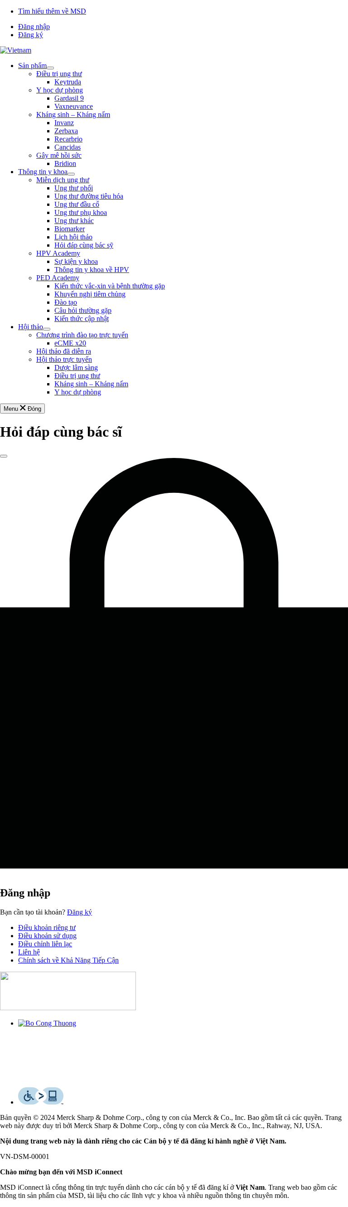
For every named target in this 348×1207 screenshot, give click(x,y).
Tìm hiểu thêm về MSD (52, 11)
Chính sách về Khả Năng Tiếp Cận (68, 960)
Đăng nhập (34, 26)
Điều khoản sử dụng (47, 935)
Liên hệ (29, 952)
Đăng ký (30, 35)
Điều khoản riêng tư (47, 927)
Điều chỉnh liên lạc (45, 944)
